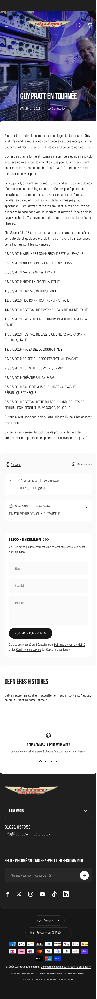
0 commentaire (84, 464)
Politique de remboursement (22, 994)
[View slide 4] (56, 761)
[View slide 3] (51, 761)
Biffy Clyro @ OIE (32, 488)
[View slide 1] (40, 761)
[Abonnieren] (80, 891)
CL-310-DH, (60, 167)
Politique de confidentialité (69, 645)
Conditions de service (28, 649)
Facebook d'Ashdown (26, 217)
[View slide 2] (45, 761)
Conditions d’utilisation (74, 994)
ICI (67, 417)
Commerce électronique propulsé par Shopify (64, 985)
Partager (16, 464)
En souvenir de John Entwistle (34, 513)
